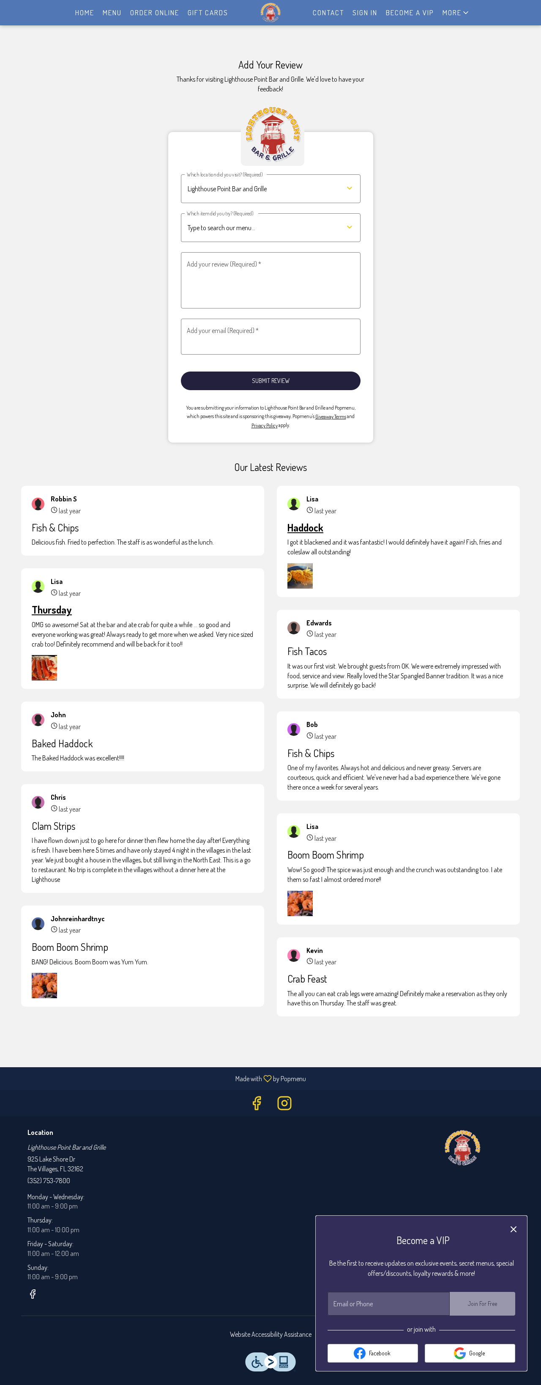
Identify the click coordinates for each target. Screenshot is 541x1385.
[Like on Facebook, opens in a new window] (256, 1105)
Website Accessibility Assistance (270, 1334)
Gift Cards (208, 12)
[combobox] (256, 228)
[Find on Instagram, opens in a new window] (284, 1105)
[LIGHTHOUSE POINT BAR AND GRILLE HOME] (270, 12)
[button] (456, 12)
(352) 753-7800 (48, 1180)
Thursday (52, 609)
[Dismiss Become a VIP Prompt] (513, 1229)
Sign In (364, 12)
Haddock (305, 527)
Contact (328, 12)
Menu (112, 12)
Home (84, 12)
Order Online (154, 12)
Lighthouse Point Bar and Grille (463, 1148)
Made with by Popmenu (156, 1078)
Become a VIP (410, 12)
